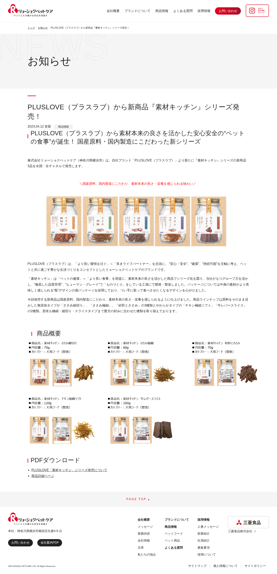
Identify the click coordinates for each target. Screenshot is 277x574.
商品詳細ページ (42, 476)
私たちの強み (147, 554)
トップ (31, 27)
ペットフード (174, 533)
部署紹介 (204, 533)
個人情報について (225, 566)
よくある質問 (183, 11)
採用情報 (204, 11)
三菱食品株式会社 (240, 531)
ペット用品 (172, 540)
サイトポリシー (255, 566)
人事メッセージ (208, 526)
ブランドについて (137, 11)
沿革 (141, 547)
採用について (207, 554)
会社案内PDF (50, 542)
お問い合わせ (20, 542)
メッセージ (145, 526)
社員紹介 (204, 540)
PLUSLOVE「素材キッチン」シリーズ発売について (69, 470)
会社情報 (144, 540)
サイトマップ (197, 566)
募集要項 (204, 547)
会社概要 (113, 11)
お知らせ (43, 27)
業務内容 (144, 533)
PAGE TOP (136, 499)
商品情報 (161, 11)
